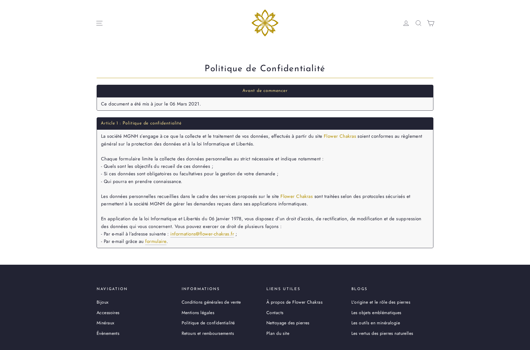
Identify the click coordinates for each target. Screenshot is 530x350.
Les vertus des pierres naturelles (382, 333)
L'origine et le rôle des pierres (380, 302)
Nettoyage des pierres (287, 323)
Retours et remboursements (208, 333)
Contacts (274, 312)
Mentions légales (198, 312)
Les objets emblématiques (376, 312)
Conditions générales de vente (211, 302)
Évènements (108, 333)
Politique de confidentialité (208, 323)
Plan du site (277, 333)
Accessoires (108, 312)
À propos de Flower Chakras (294, 302)
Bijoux (103, 302)
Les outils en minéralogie (375, 323)
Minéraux (105, 323)
